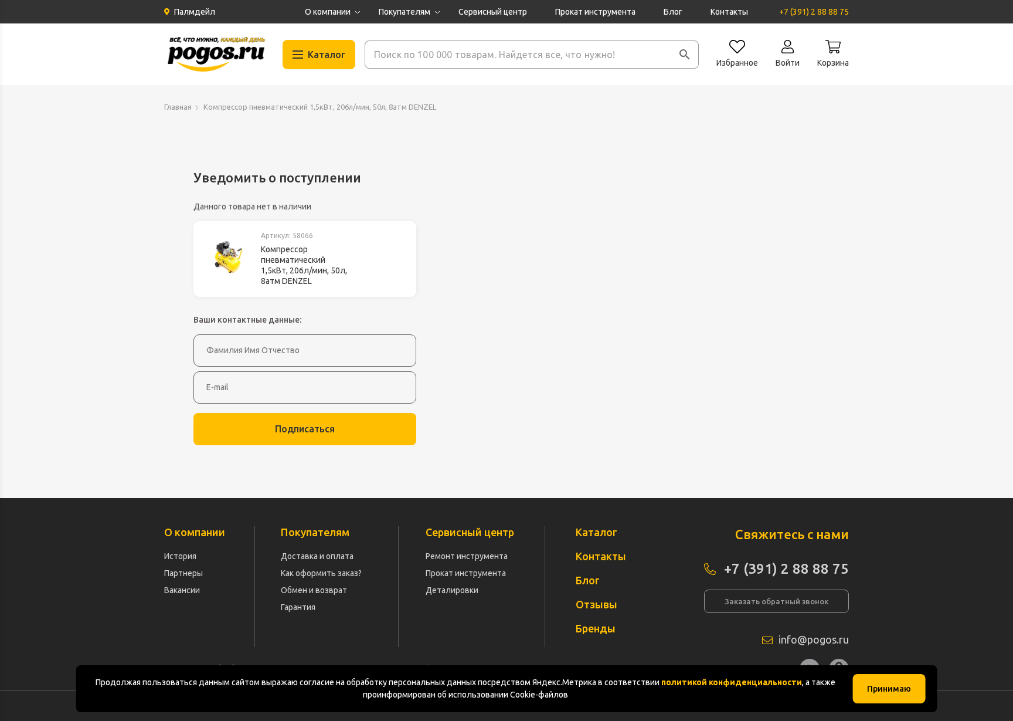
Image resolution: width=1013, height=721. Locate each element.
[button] (685, 55)
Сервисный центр (492, 11)
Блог (673, 11)
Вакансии (182, 590)
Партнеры (183, 573)
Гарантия (298, 607)
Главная (178, 107)
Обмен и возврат (314, 590)
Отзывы (596, 604)
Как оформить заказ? (321, 573)
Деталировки (452, 590)
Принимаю (889, 688)
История (180, 556)
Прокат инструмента (595, 11)
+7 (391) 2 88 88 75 (814, 11)
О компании (328, 11)
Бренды (596, 628)
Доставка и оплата (317, 556)
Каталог (596, 532)
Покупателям (404, 11)
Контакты (729, 11)
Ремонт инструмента (467, 556)
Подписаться (305, 429)
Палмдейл (194, 11)
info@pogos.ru (814, 639)
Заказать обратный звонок (776, 601)
